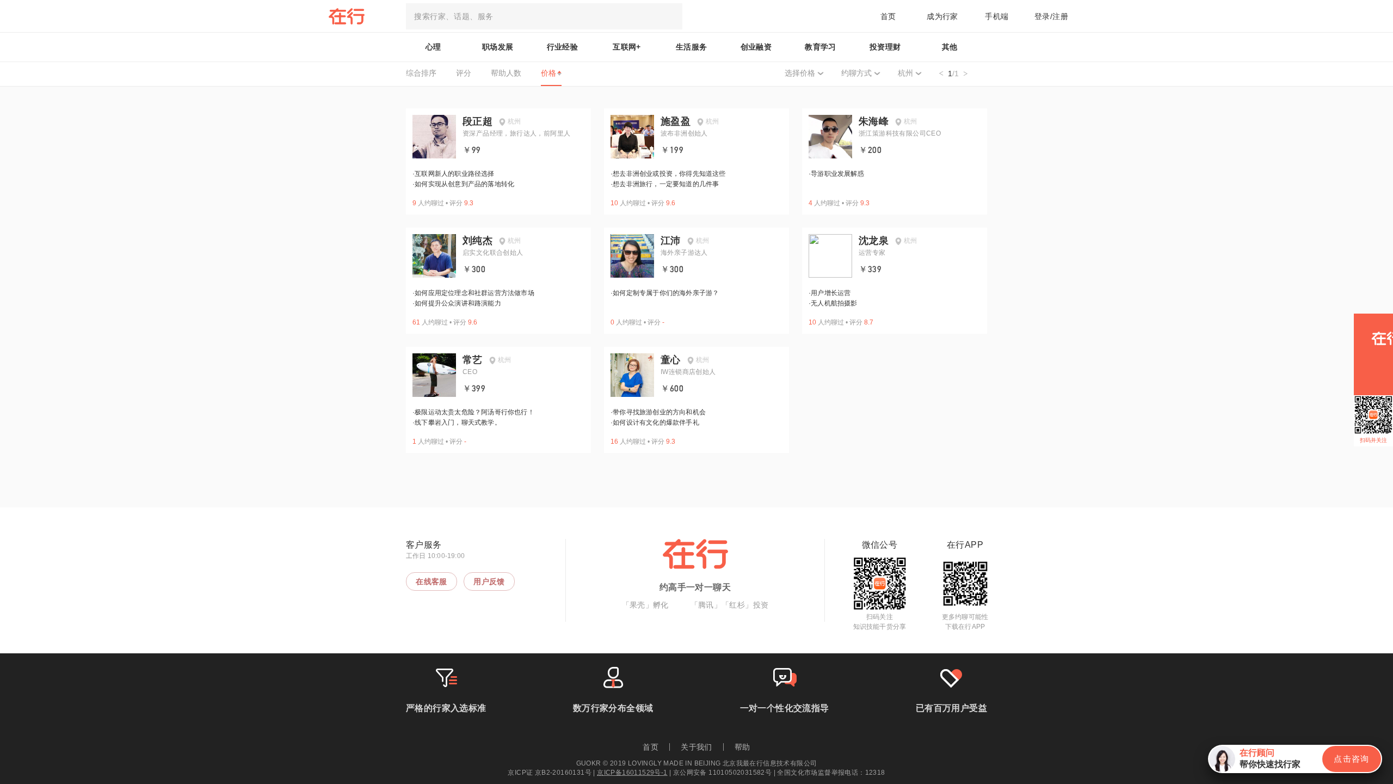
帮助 (742, 747)
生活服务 (691, 46)
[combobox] (544, 16)
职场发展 (498, 46)
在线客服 (431, 581)
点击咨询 (1352, 758)
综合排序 (421, 73)
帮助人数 (506, 73)
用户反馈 (489, 581)
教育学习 (820, 46)
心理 (433, 46)
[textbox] (544, 16)
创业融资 (756, 46)
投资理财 (885, 46)
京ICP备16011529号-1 (632, 772)
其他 (950, 46)
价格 (548, 73)
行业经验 (562, 46)
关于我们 (696, 747)
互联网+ (627, 46)
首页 (888, 16)
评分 (463, 73)
